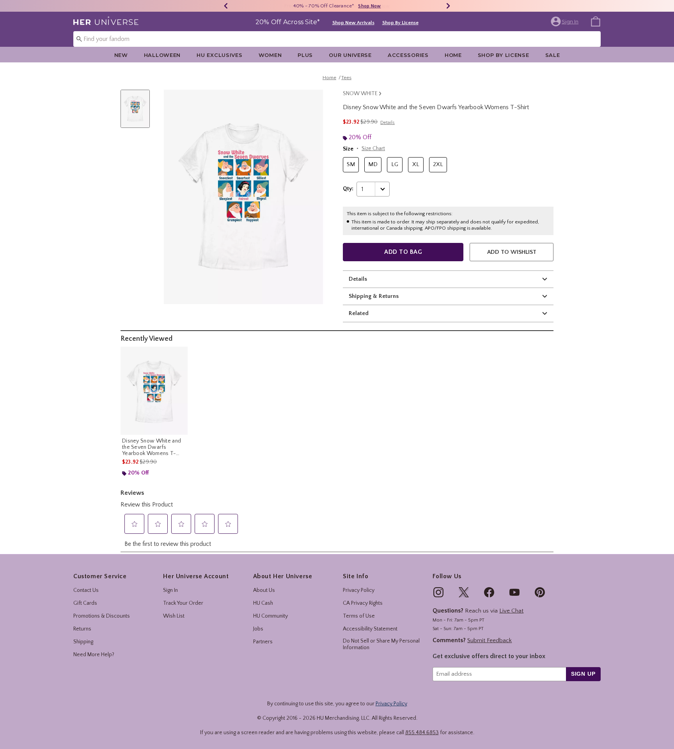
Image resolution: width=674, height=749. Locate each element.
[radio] (351, 164)
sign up (583, 674)
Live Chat (511, 610)
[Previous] (226, 6)
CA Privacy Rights (363, 603)
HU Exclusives (219, 55)
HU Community (270, 616)
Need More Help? (93, 655)
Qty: (348, 189)
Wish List (173, 616)
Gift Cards (85, 603)
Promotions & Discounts (101, 616)
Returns (82, 629)
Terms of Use (359, 616)
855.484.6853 (422, 733)
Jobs (258, 629)
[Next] (448, 6)
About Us (264, 590)
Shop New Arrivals (353, 22)
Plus (305, 55)
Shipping (83, 642)
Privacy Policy (358, 590)
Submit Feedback (489, 640)
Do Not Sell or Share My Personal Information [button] (381, 644)
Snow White (360, 93)
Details (358, 279)
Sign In (170, 590)
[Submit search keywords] (79, 38)
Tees (346, 77)
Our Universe (350, 55)
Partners (263, 642)
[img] (438, 592)
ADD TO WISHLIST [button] (511, 252)
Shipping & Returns (374, 296)
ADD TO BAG (403, 251)
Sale (552, 55)
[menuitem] (596, 21)
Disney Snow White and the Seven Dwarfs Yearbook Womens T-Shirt (151, 447)
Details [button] (387, 122)
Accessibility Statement (370, 629)
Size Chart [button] (373, 148)
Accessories (408, 55)
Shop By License (400, 22)
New (121, 55)
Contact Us (86, 590)
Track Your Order (183, 603)
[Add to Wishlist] (179, 354)
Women (270, 55)
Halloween (162, 55)
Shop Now (369, 6)
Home (453, 55)
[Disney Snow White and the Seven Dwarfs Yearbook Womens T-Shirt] (154, 391)
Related (359, 313)
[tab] (138, 113)
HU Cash (263, 603)
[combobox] (337, 39)
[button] (565, 21)
